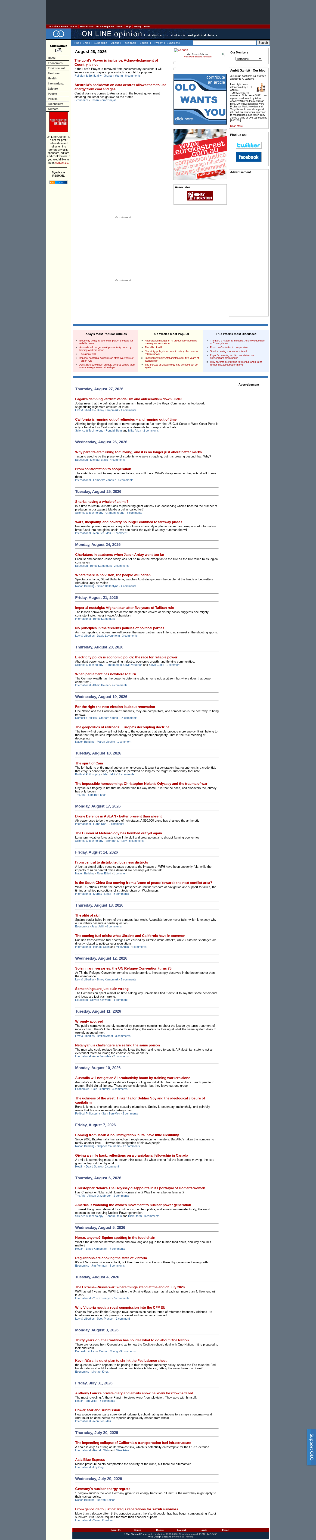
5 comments (134, 512)
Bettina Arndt (105, 1036)
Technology (55, 104)
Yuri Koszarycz (102, 1298)
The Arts (80, 794)
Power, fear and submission (97, 1410)
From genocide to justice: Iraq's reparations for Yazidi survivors (126, 1509)
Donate (74, 26)
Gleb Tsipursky (100, 1089)
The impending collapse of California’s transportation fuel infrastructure (133, 1443)
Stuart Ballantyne (107, 586)
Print (76, 42)
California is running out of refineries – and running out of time (126, 419)
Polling (137, 26)
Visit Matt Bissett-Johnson (198, 56)
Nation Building (85, 586)
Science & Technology (89, 430)
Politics (53, 98)
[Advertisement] (158, 12)
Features (54, 73)
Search (137, 1530)
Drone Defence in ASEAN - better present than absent (118, 816)
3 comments (129, 635)
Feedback (129, 42)
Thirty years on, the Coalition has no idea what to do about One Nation (132, 1340)
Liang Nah (99, 824)
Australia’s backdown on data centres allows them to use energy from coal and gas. (107, 366)
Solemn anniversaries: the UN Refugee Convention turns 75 (123, 968)
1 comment (120, 533)
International (56, 83)
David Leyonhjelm (108, 635)
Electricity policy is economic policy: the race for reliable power (126, 657)
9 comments (128, 1351)
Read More (236, 126)
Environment (56, 68)
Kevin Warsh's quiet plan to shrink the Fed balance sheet (121, 1360)
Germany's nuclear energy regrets (102, 1489)
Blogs (128, 26)
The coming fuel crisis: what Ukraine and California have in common (130, 936)
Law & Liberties (85, 410)
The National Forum (57, 26)
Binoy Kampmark (107, 410)
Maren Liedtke (106, 741)
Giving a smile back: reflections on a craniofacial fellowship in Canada (131, 1155)
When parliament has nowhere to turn (105, 674)
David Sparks (94, 1166)
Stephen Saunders (109, 1146)
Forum (120, 26)
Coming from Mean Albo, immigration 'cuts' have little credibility (127, 1135)
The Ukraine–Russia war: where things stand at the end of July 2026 (130, 1287)
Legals (144, 42)
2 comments (151, 430)
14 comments (128, 718)
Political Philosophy (87, 774)
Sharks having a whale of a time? (228, 351)
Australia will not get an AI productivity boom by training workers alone (132, 1078)
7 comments (117, 1248)
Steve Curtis (156, 665)
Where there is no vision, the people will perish (113, 575)
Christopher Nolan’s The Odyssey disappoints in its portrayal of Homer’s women (140, 1188)
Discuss (160, 1530)
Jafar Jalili (108, 774)
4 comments (128, 410)
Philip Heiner (101, 685)
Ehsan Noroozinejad (104, 100)
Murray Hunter (102, 893)
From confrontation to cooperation (229, 347)
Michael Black (99, 459)
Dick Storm (135, 1216)
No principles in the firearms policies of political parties (119, 628)
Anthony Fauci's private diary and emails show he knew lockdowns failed (134, 1393)
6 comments (125, 480)
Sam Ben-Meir (97, 794)
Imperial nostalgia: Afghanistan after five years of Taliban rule (124, 608)
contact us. (62, 162)
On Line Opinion (105, 26)
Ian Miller (91, 1400)
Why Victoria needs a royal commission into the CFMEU (120, 1307)
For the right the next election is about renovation (115, 707)
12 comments (131, 1146)
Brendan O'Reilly (116, 840)
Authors (53, 109)
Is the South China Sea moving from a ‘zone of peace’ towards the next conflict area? (143, 883)
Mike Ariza (134, 430)
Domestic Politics (86, 718)
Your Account (86, 26)
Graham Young (113, 75)
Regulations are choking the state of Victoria (111, 1258)
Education (81, 459)
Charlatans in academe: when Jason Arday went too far (119, 555)
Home (52, 58)
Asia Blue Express (90, 1460)
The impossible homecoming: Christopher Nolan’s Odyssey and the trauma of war (141, 784)
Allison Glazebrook (99, 1195)
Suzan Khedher (103, 1520)
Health (52, 78)
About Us (116, 1530)
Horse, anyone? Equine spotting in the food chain (115, 1238)
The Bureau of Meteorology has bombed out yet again (118, 833)
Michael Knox (99, 1371)
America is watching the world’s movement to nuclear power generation (133, 1205)
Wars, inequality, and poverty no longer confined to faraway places (128, 522)
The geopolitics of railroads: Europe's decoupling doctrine (122, 727)
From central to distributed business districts (111, 862)
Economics (55, 63)
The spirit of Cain (89, 763)
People (52, 93)
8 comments (132, 75)
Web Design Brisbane (159, 1536)
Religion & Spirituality (88, 75)
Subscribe (100, 42)
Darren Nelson (106, 1500)
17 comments (125, 774)
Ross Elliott (104, 873)
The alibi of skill (87, 354)
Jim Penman (99, 1265)
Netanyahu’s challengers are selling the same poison (117, 1045)
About (146, 26)
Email (86, 42)
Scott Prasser (105, 1318)
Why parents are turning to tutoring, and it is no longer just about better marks (236, 363)
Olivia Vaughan (133, 665)
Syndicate (173, 42)
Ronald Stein (113, 430)
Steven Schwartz (100, 1000)
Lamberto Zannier (104, 480)
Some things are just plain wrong (102, 989)
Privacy (158, 42)
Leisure (53, 88)
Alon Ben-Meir (102, 533)
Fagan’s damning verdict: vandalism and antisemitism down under (232, 356)
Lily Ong (98, 1467)
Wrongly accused (89, 1021)
